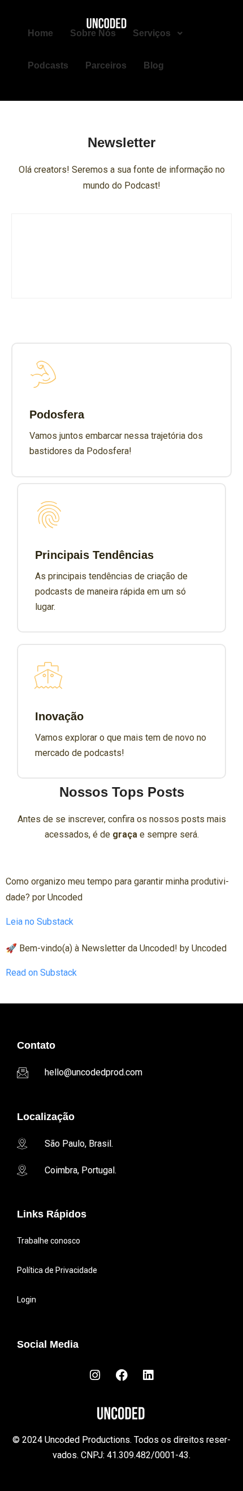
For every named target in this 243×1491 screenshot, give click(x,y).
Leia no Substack (39, 921)
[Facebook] (121, 1375)
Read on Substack (41, 972)
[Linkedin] (148, 1375)
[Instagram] (95, 1375)
